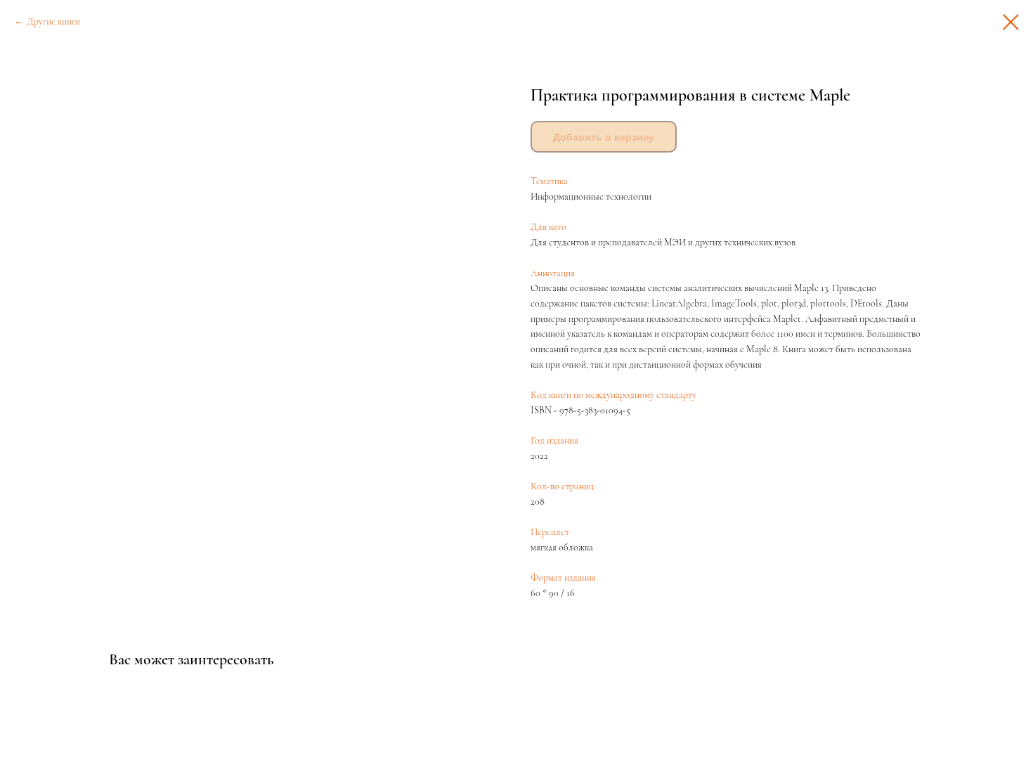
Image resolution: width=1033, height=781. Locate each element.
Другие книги (53, 21)
